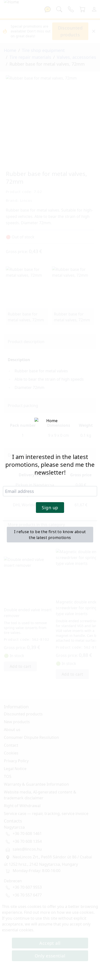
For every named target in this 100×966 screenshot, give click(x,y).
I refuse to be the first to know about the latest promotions (50, 534)
